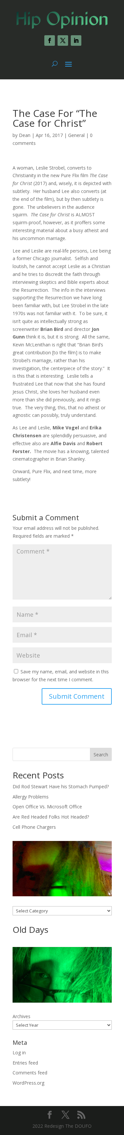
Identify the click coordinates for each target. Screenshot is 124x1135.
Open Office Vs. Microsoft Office (47, 806)
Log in (19, 1052)
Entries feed (25, 1063)
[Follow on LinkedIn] (76, 40)
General (76, 135)
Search (101, 754)
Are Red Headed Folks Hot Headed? (51, 817)
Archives (21, 1016)
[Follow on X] (63, 40)
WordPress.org (28, 1083)
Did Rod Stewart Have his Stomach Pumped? (61, 786)
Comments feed (30, 1072)
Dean (24, 135)
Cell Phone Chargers (34, 827)
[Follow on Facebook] (49, 40)
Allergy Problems (31, 797)
